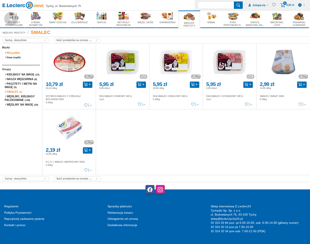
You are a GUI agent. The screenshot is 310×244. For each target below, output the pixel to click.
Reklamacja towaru (120, 212)
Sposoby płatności (120, 206)
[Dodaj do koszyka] (87, 85)
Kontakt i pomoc (15, 225)
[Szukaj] (238, 5)
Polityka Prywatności (17, 212)
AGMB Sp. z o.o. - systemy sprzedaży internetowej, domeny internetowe (96, 242)
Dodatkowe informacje (122, 225)
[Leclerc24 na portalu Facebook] (150, 189)
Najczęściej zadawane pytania (24, 218)
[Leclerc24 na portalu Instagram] (160, 189)
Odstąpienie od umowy (123, 218)
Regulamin (11, 206)
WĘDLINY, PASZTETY (14, 32)
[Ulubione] (86, 105)
